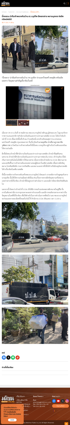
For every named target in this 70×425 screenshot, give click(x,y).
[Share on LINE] (13, 357)
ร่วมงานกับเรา (61, 406)
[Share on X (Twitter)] (8, 357)
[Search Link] (64, 3)
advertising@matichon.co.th (42, 402)
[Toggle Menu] (68, 3)
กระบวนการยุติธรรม (22, 12)
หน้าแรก (4, 12)
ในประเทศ (11, 12)
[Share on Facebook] (4, 357)
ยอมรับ (12, 420)
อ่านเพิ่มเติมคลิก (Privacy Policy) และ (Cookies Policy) (12, 414)
